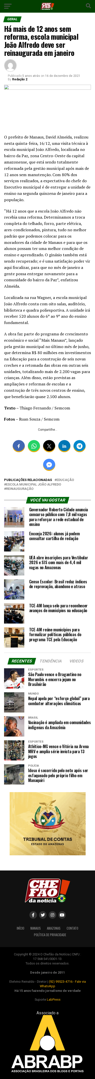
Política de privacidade (50, 934)
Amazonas (54, 928)
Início (20, 928)
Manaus (35, 928)
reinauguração (19, 489)
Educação (65, 480)
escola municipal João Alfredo (33, 484)
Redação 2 (19, 79)
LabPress (54, 999)
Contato (72, 928)
